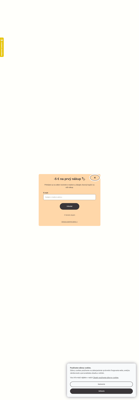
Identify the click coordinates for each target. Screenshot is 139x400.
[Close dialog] (95, 177)
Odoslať (69, 206)
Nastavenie (101, 384)
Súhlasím (101, 391)
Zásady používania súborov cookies (105, 378)
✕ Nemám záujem (69, 215)
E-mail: (45, 193)
